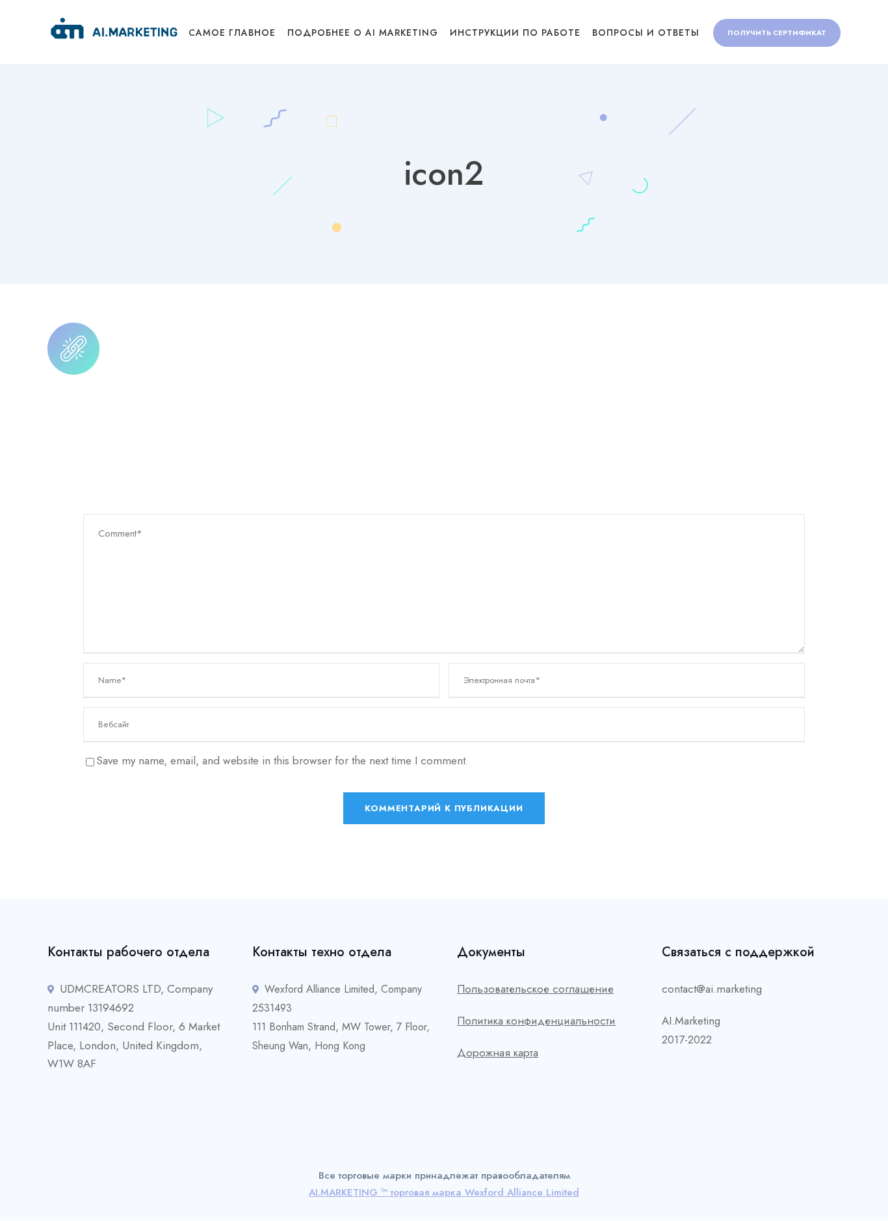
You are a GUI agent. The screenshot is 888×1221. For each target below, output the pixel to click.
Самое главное (232, 32)
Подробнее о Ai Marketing (362, 32)
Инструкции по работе (515, 32)
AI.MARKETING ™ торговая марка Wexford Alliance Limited (444, 1192)
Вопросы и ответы (645, 32)
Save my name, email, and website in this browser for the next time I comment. (282, 760)
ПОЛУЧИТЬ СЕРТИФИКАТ (776, 32)
